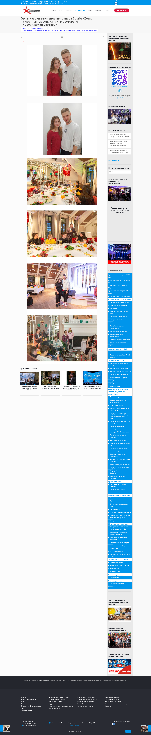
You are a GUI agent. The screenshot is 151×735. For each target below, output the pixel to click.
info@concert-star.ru (62, 2)
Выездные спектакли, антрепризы (117, 455)
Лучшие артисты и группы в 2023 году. (119, 292)
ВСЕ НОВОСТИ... (114, 161)
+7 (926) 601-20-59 (46, 2)
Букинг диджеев (114, 482)
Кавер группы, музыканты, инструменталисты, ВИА (119, 528)
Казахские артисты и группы (119, 302)
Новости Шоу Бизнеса (28, 699)
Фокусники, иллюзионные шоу (120, 512)
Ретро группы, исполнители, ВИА (119, 312)
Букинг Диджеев (54, 708)
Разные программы (115, 581)
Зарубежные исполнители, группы (119, 364)
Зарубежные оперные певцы (120, 381)
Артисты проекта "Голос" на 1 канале (120, 356)
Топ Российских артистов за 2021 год (119, 287)
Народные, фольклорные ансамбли (118, 539)
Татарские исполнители (118, 346)
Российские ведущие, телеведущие (117, 428)
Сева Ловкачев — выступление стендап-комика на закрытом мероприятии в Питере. (71, 388)
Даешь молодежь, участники (120, 465)
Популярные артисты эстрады (119, 299)
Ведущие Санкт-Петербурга (119, 468)
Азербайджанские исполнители (116, 335)
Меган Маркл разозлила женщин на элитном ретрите (119, 136)
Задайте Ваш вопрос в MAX (120, 87)
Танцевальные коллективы (118, 560)
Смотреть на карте (74, 725)
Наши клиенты (26, 704)
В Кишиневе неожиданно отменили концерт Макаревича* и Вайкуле (118, 143)
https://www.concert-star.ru (45, 680)
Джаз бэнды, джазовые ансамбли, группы (118, 533)
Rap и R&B (113, 308)
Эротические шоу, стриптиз (119, 565)
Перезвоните (121, 10)
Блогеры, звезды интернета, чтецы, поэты (119, 410)
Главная (23, 28)
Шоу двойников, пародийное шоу (120, 445)
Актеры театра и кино (117, 397)
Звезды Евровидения (116, 575)
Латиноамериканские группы (120, 543)
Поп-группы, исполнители (118, 305)
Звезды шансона (116, 320)
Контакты (108, 706)
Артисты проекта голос (57, 699)
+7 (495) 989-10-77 (29, 721)
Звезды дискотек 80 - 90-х (119, 368)
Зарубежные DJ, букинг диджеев (118, 485)
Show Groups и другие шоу (119, 375)
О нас (22, 702)
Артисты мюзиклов (116, 405)
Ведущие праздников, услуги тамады (120, 422)
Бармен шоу (114, 498)
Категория (111, 587)
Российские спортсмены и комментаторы (119, 450)
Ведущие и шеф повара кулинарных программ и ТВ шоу (119, 416)
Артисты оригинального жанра (119, 495)
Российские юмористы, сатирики (118, 436)
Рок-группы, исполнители (118, 317)
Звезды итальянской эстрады (120, 371)
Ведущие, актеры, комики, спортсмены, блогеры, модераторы (118, 391)
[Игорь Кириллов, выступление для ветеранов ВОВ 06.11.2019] (146, 728)
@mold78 (120, 98)
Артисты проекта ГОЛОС (117, 349)
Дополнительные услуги (113, 702)
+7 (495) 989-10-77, (29, 2)
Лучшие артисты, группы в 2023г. (119, 296)
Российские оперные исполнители (117, 327)
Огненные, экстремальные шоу (119, 505)
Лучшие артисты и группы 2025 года (119, 281)
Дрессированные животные (119, 501)
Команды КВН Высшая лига (119, 432)
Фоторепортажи (37, 28)
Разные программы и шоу (85, 706)
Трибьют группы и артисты (119, 378)
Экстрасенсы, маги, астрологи (120, 521)
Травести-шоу (115, 572)
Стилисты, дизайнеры (117, 584)
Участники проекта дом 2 (118, 440)
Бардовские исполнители (118, 323)
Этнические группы (116, 551)
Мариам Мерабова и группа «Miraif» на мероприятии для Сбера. (29, 388)
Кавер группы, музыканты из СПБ (120, 555)
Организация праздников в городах (117, 704)
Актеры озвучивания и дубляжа (117, 477)
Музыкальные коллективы (118, 524)
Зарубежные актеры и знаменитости (117, 385)
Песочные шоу (115, 509)
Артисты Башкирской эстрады (120, 340)
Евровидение (114, 578)
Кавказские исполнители (118, 331)
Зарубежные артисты (116, 360)
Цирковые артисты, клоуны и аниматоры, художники (120, 517)
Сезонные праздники (112, 699)
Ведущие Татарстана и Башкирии (117, 472)
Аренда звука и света (112, 697)
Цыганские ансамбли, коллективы (117, 547)
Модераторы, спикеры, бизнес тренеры (120, 461)
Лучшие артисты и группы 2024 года (119, 276)
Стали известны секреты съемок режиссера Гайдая (119, 151)
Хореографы (114, 568)
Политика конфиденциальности (31, 706)
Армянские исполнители (118, 343)
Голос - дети (114, 352)
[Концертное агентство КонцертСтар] (31, 10)
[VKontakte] (116, 3)
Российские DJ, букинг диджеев (117, 491)
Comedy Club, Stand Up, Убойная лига (118, 401)
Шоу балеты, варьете (117, 562)
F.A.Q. (22, 708)
